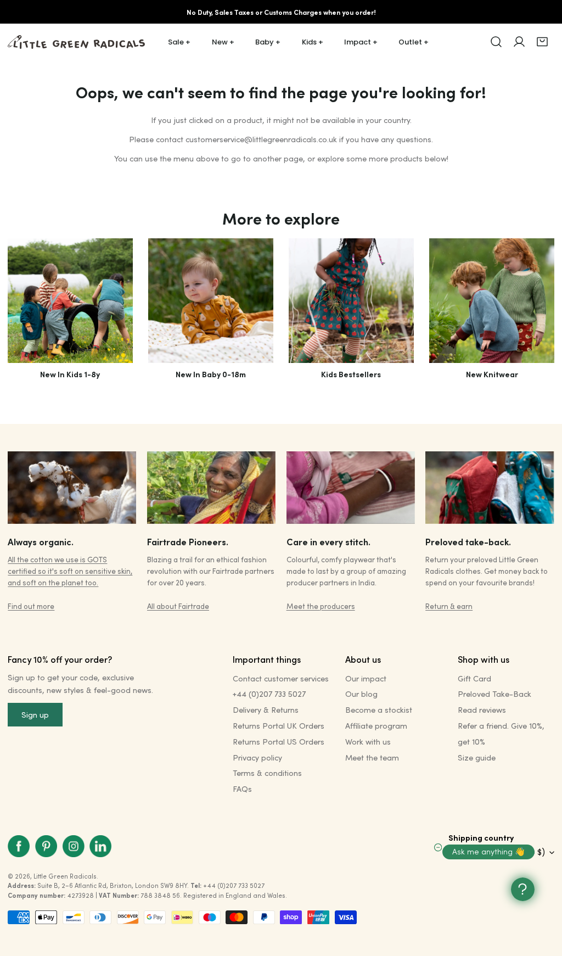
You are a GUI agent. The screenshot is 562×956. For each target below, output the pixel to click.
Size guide (477, 757)
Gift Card (474, 678)
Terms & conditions (267, 773)
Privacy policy (257, 757)
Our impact (365, 678)
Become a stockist (378, 710)
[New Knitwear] (491, 300)
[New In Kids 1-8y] (70, 300)
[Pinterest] (46, 846)
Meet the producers (320, 606)
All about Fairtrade (178, 606)
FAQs (242, 789)
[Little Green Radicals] (76, 42)
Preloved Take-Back (494, 694)
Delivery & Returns (266, 710)
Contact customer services (281, 678)
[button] (542, 41)
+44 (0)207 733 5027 (269, 694)
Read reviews (482, 710)
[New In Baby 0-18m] (210, 300)
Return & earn (449, 606)
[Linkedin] (100, 846)
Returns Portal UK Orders (278, 725)
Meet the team (372, 757)
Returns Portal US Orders (278, 741)
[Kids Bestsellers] (351, 300)
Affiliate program (376, 725)
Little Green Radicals (65, 876)
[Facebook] (19, 846)
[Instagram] (73, 846)
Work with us (368, 741)
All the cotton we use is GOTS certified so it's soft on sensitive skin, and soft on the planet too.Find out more (70, 583)
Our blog (361, 694)
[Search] (496, 41)
